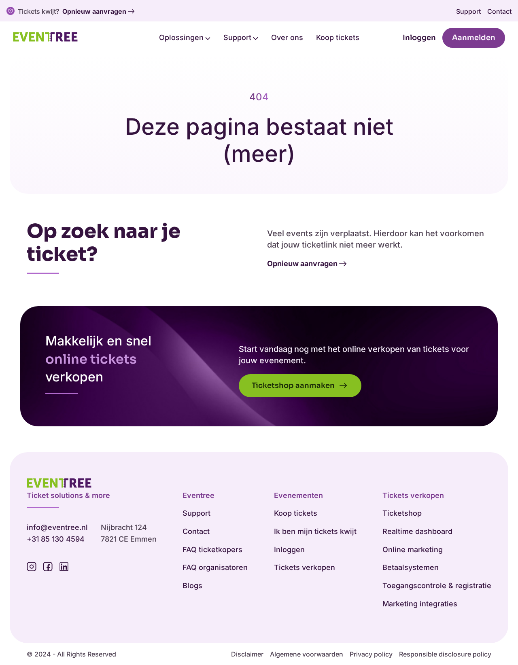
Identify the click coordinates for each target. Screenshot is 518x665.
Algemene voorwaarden (306, 654)
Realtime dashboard (417, 531)
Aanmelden (473, 37)
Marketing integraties (419, 603)
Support (468, 11)
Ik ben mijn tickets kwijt (315, 531)
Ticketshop (402, 513)
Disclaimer (247, 654)
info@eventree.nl (57, 527)
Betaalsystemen (410, 567)
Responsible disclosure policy (445, 654)
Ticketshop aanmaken (294, 385)
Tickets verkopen (304, 567)
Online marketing (412, 549)
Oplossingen (182, 37)
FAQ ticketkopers (212, 549)
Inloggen (419, 37)
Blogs (192, 585)
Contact (499, 11)
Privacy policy (371, 654)
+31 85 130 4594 (56, 539)
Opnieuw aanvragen (94, 11)
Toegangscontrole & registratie (436, 585)
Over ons (287, 37)
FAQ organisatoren (215, 567)
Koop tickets (337, 37)
